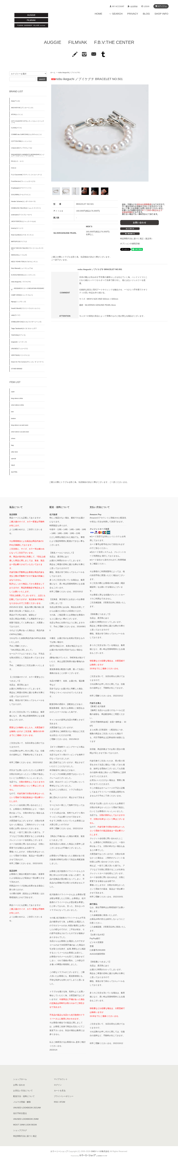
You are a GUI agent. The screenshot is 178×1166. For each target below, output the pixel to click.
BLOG (146, 13)
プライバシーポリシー (63, 1096)
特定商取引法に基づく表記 (25, 1136)
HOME (98, 13)
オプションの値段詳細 (130, 243)
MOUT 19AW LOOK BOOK (25, 1125)
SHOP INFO (161, 13)
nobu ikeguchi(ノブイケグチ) (69, 73)
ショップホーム (20, 1079)
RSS (56, 1102)
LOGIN (146, 6)
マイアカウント (61, 1079)
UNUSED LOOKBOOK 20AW (26, 1119)
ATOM (62, 1102)
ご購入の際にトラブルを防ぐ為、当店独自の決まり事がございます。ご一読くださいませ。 (89, 482)
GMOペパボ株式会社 (100, 1151)
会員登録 (134, 6)
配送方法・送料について (24, 1096)
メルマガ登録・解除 (22, 1102)
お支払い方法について (23, 1090)
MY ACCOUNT (118, 6)
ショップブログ (20, 1130)
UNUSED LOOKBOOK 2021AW (27, 1108)
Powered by (75, 1156)
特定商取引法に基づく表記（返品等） (136, 238)
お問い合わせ (19, 1085)
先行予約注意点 (20, 1113)
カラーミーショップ (59, 1151)
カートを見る (60, 1090)
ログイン (58, 1085)
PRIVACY (132, 13)
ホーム (52, 73)
